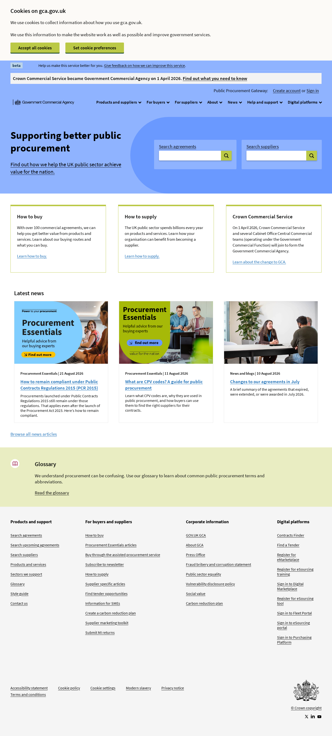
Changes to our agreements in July (264, 381)
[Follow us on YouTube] (319, 716)
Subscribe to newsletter (104, 564)
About (212, 102)
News (233, 102)
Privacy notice (172, 687)
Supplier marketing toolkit (106, 622)
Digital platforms (303, 102)
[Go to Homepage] (306, 691)
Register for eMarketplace (288, 557)
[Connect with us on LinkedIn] (313, 716)
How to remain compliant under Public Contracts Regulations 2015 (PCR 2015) (59, 385)
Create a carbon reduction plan (110, 613)
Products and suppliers (117, 102)
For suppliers (186, 102)
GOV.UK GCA (196, 535)
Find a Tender (288, 544)
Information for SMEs (102, 603)
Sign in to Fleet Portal (294, 613)
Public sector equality (203, 574)
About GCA (194, 544)
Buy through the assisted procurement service (122, 554)
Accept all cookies (35, 48)
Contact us (19, 603)
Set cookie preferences (94, 48)
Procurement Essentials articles (111, 544)
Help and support (263, 102)
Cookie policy (69, 687)
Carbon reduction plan (204, 603)
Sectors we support (26, 574)
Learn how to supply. (142, 256)
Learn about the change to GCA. (259, 262)
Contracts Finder (290, 535)
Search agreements (177, 146)
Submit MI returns (100, 632)
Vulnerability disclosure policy (210, 583)
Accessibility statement (29, 687)
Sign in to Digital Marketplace (290, 586)
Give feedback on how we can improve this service (144, 65)
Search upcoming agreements (34, 544)
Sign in (312, 90)
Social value (195, 593)
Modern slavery (138, 687)
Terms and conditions (28, 694)
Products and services (28, 564)
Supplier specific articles (105, 583)
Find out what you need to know (215, 78)
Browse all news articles (33, 434)
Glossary (17, 583)
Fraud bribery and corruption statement (218, 564)
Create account (287, 90)
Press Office (195, 554)
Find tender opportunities (106, 593)
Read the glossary (52, 493)
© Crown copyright (306, 707)
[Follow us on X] (306, 716)
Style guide (19, 593)
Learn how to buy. (32, 256)
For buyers (156, 102)
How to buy (94, 535)
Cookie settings (102, 687)
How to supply (96, 574)
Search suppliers (262, 146)
